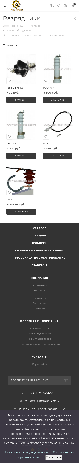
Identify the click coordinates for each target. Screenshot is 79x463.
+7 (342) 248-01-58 (40, 393)
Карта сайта (39, 364)
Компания (39, 277)
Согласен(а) (54, 457)
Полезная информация (39, 321)
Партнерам (39, 303)
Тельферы (39, 242)
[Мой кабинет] (65, 6)
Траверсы (39, 265)
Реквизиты (39, 297)
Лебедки (39, 235)
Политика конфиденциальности (39, 343)
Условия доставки (39, 333)
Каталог (39, 228)
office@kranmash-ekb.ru (42, 400)
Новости (39, 308)
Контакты (39, 290)
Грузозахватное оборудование (39, 257)
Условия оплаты (39, 328)
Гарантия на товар (39, 338)
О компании (39, 285)
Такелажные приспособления (39, 250)
